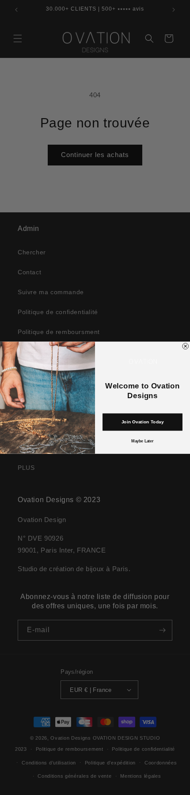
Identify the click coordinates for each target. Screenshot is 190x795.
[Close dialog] (185, 346)
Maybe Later (142, 441)
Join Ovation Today (143, 422)
